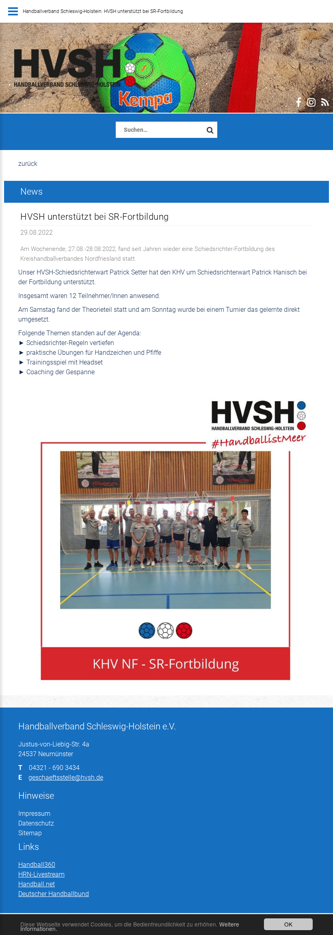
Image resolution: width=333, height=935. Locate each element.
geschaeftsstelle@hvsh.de (65, 777)
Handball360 (36, 865)
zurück (27, 163)
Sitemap (30, 833)
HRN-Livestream (41, 874)
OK (288, 924)
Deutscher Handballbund (53, 894)
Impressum (34, 813)
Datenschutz (36, 823)
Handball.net (36, 884)
